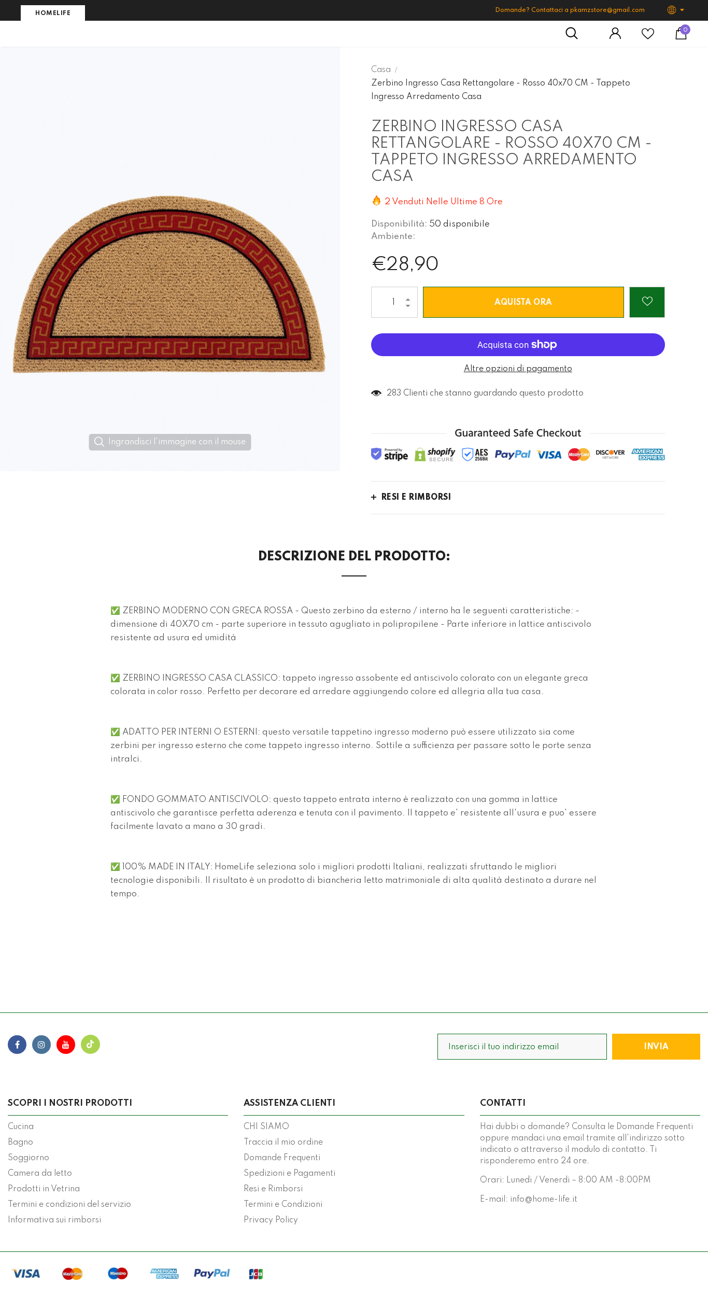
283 (394, 393)
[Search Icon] (577, 33)
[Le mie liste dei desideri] (648, 38)
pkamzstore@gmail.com (607, 10)
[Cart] (681, 37)
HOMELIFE (52, 13)
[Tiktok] (90, 1044)
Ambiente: (393, 236)
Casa (381, 70)
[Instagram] (41, 1044)
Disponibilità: (399, 224)
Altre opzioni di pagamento (518, 369)
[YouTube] (65, 1044)
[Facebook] (17, 1044)
